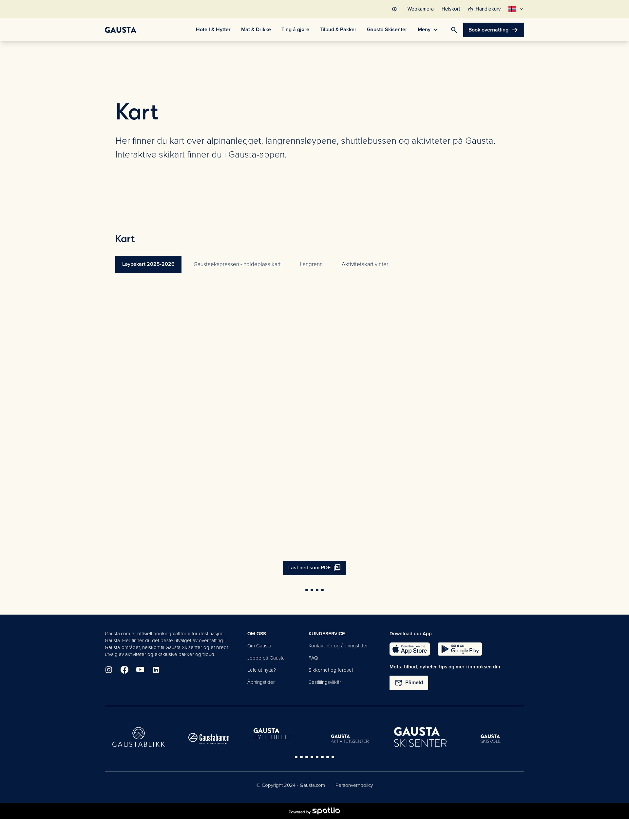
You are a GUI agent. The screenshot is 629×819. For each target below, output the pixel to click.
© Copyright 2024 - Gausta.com (291, 785)
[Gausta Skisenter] (420, 737)
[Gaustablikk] (138, 737)
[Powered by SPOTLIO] (314, 811)
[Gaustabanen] (209, 738)
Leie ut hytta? (261, 670)
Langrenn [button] (311, 264)
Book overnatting (493, 29)
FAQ (313, 658)
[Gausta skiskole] (491, 738)
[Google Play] (460, 649)
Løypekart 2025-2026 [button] (148, 264)
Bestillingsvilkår (325, 682)
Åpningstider (261, 682)
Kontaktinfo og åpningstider (338, 646)
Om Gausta (259, 646)
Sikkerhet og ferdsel (331, 670)
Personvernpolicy (354, 785)
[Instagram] (109, 670)
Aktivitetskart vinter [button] (365, 264)
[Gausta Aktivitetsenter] (350, 738)
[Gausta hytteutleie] (279, 734)
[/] (120, 30)
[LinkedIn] (156, 670)
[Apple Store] (410, 649)
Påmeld (409, 682)
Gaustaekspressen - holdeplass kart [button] (237, 264)
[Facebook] (124, 670)
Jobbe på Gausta (266, 658)
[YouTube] (140, 670)
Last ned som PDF (314, 568)
